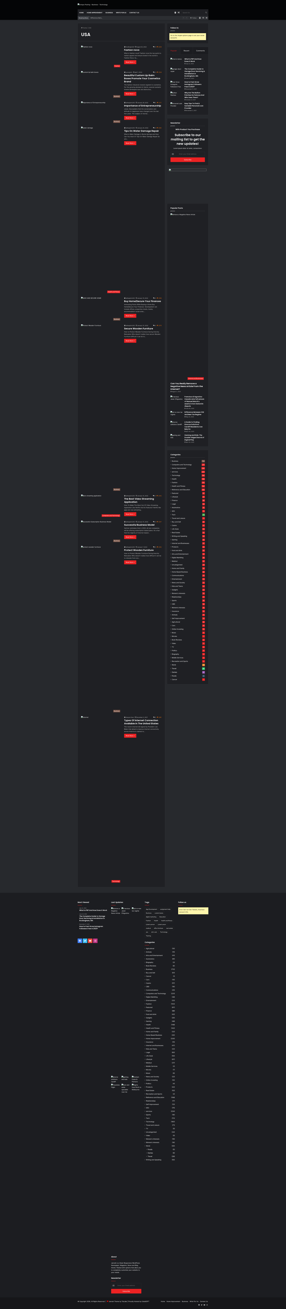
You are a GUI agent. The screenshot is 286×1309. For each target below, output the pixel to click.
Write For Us (121, 13)
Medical (174, 561)
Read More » (130, 62)
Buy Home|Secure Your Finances (142, 301)
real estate (169, 928)
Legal (174, 504)
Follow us (182, 902)
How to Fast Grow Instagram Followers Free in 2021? (192, 84)
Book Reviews (177, 640)
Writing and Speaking (179, 536)
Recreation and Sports (180, 661)
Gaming (174, 540)
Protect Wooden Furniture (139, 550)
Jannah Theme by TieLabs (118, 1301)
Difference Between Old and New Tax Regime (194, 413)
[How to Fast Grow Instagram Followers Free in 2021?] (176, 85)
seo (147, 932)
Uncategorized (177, 565)
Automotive (176, 507)
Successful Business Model (139, 524)
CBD (173, 604)
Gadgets (175, 590)
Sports (174, 600)
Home (81, 13)
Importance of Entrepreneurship (142, 105)
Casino (174, 525)
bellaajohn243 (130, 102)
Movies (174, 636)
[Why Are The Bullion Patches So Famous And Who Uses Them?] (176, 96)
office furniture (158, 928)
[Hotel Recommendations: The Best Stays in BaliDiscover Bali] (116, 1087)
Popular (174, 51)
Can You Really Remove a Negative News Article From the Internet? (186, 386)
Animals (174, 615)
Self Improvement (178, 618)
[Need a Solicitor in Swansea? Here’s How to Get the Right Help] (136, 1079)
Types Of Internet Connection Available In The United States (141, 722)
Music (174, 633)
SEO (173, 511)
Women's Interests (178, 593)
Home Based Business (180, 572)
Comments (200, 51)
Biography (175, 654)
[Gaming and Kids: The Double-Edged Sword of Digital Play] (176, 438)
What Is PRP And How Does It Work (192, 60)
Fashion (174, 482)
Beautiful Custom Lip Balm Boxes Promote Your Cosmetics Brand (142, 78)
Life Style (175, 529)
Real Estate (176, 532)
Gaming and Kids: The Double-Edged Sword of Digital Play (194, 437)
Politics (174, 650)
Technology (176, 475)
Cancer (174, 679)
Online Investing (177, 629)
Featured (175, 493)
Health (174, 479)
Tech (173, 515)
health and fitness (166, 920)
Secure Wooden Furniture (138, 328)
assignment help (165, 909)
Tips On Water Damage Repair (141, 130)
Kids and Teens (177, 586)
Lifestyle (175, 497)
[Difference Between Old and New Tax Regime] (176, 415)
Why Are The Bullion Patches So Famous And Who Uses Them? (194, 95)
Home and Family (178, 568)
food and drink (177, 550)
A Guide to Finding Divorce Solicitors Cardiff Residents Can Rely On (193, 425)
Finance (175, 500)
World (174, 665)
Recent (186, 51)
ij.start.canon (162, 924)
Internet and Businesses (180, 543)
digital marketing (151, 917)
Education (162, 917)
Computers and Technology (182, 465)
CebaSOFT (145, 1301)
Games (174, 672)
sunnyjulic (129, 72)
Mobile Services (177, 658)
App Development (151, 909)
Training (148, 936)
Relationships (176, 597)
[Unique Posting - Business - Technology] (93, 4)
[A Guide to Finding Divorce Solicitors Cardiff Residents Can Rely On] (176, 425)
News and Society (178, 583)
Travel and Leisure (178, 518)
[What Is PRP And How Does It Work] (176, 62)
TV (173, 647)
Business (109, 13)
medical (148, 928)
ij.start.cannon (150, 924)
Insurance (175, 611)
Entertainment (177, 579)
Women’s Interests (178, 608)
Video (174, 643)
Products (175, 547)
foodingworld (130, 47)
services (175, 472)
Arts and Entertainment (180, 554)
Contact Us (134, 13)
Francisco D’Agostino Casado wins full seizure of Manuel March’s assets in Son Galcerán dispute (194, 401)
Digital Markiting (177, 557)
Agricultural (176, 622)
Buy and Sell (176, 522)
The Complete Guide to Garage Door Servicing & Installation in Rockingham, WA (194, 72)
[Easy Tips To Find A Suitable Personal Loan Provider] (176, 106)
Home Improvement (94, 13)
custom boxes (159, 913)
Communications (178, 575)
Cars (173, 625)
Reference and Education (181, 490)
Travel (174, 668)
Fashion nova (131, 50)
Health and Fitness (178, 486)
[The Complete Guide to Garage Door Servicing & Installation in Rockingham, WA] (176, 72)
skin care (154, 932)
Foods (174, 676)
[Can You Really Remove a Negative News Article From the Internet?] (116, 991)
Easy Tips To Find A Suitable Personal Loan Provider (193, 105)
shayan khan (130, 717)
